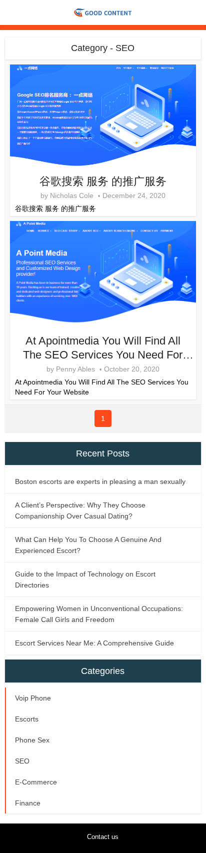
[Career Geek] (103, 12)
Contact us (102, 836)
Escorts (26, 719)
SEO (22, 761)
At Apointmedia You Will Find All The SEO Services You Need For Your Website (102, 354)
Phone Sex (32, 740)
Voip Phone (33, 698)
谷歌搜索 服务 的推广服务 (103, 181)
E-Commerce (36, 782)
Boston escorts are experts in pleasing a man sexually (100, 482)
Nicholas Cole (72, 196)
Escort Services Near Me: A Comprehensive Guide (94, 643)
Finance (27, 803)
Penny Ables (75, 369)
